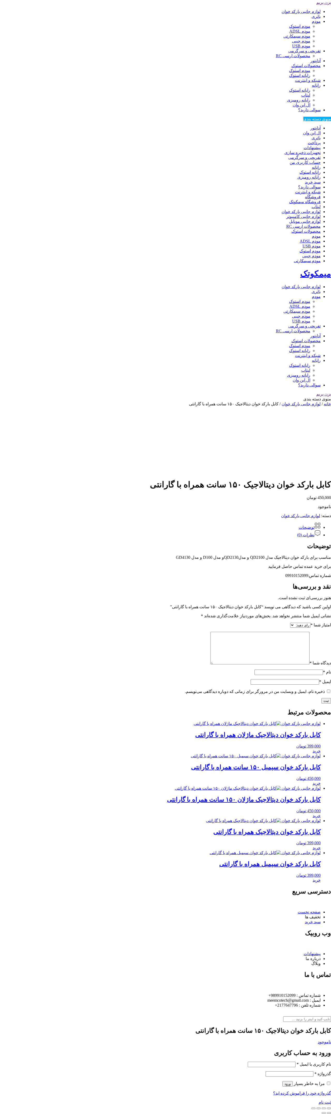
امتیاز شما (321, 625)
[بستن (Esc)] (313, 1108)
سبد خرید (313, 182)
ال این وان (301, 105)
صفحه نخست (309, 912)
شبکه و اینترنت (308, 80)
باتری (316, 16)
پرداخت (314, 143)
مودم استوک (299, 26)
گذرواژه (322, 1074)
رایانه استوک (299, 75)
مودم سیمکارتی (296, 36)
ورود (287, 1084)
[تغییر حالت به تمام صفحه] (324, 1108)
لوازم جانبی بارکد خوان (301, 11)
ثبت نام (325, 1102)
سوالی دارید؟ (309, 110)
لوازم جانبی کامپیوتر (303, 216)
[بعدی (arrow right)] (324, 1113)
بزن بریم (323, 2)
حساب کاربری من (305, 162)
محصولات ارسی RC (293, 56)
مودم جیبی (301, 41)
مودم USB (301, 46)
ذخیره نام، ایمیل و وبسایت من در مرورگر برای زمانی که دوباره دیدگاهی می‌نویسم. (255, 691)
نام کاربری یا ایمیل (314, 1064)
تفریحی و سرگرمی (304, 51)
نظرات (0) (305, 535)
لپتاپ (305, 95)
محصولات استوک (306, 65)
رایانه (316, 85)
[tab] (160, 526)
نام (327, 672)
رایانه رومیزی (298, 100)
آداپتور (315, 60)
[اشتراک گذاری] (319, 1108)
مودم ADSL (299, 31)
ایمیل (325, 681)
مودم (316, 21)
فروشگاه (313, 197)
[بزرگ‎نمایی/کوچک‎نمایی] (329, 1108)
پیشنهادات (312, 147)
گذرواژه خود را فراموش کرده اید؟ (302, 1093)
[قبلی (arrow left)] (329, 1113)
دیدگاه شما (320, 663)
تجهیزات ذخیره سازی (302, 152)
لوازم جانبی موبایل (305, 221)
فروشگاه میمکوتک (305, 202)
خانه (327, 404)
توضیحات (306, 527)
